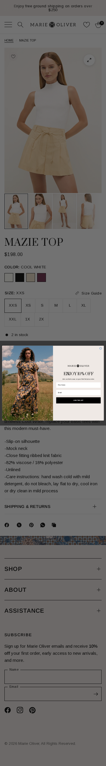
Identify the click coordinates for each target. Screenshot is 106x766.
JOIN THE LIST (78, 400)
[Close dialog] (101, 348)
